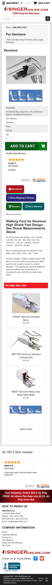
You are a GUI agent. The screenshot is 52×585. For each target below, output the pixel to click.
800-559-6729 (8, 518)
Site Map (46, 579)
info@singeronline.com (17, 521)
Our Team (6, 545)
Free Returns (7, 540)
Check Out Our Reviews (12, 542)
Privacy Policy (41, 579)
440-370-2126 (22, 518)
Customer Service (9, 534)
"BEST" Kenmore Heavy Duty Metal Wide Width (26, 393)
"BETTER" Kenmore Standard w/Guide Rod (26, 355)
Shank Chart (26, 429)
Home (8, 27)
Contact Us (6, 537)
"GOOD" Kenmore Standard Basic (26, 318)
